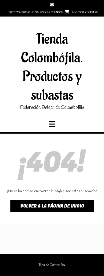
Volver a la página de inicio (52, 206)
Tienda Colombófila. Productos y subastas (52, 67)
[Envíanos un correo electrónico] (52, 5)
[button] (52, 124)
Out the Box (57, 265)
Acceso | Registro (85, 12)
